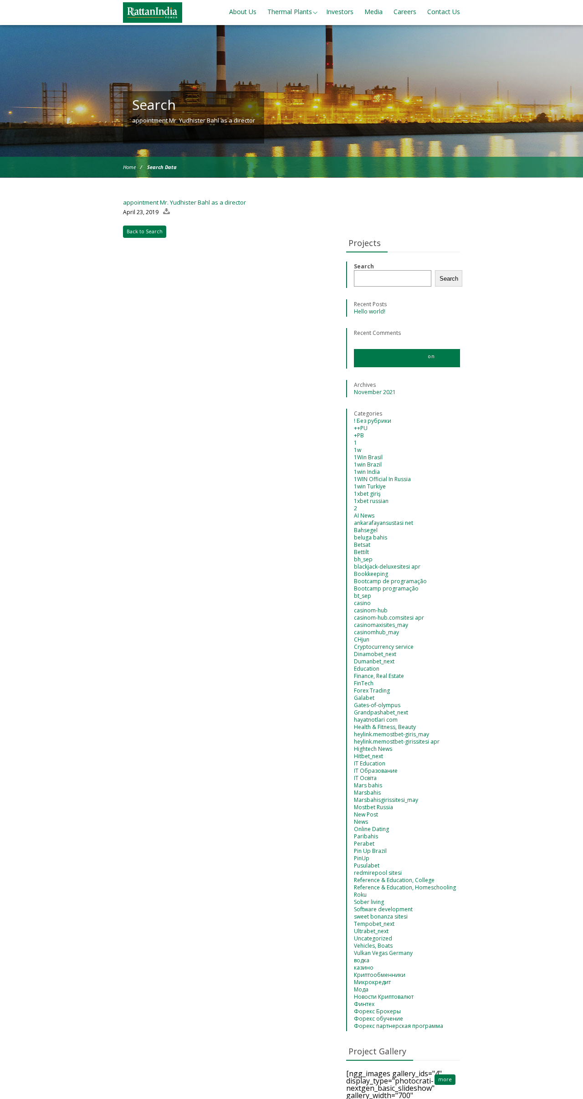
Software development (383, 909)
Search (364, 266)
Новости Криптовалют (384, 997)
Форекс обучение (378, 1018)
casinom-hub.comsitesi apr (389, 617)
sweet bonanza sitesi (381, 916)
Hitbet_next (368, 756)
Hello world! (369, 311)
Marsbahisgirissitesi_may (386, 800)
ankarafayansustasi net (383, 523)
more (445, 1079)
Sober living (369, 902)
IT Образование (376, 771)
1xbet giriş (367, 494)
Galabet (364, 698)
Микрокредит (372, 982)
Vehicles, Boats (373, 946)
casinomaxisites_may (381, 625)
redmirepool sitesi (378, 873)
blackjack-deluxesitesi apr (387, 566)
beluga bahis (370, 537)
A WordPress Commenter (390, 356)
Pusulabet (366, 865)
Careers (405, 11)
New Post (366, 814)
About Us (242, 11)
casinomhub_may (376, 632)
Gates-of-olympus (377, 705)
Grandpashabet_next (381, 712)
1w (357, 450)
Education (366, 669)
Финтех (364, 1004)
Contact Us (443, 11)
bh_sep (363, 559)
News (361, 822)
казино (363, 967)
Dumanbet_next (374, 661)
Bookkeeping (371, 574)
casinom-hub (371, 610)
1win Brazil (368, 464)
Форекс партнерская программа (398, 1026)
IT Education (369, 763)
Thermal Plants (289, 11)
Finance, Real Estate (379, 676)
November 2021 (375, 392)
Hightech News (373, 749)
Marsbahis (367, 792)
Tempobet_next (374, 924)
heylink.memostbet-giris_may (391, 734)
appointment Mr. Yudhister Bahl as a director (184, 202)
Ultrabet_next (371, 931)
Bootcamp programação (386, 588)
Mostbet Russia (373, 807)
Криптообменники (379, 975)
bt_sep (362, 596)
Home (129, 166)
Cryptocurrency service (384, 647)
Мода (361, 989)
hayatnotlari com (376, 720)
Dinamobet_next (375, 654)
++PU (361, 428)
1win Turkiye (370, 486)
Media (373, 11)
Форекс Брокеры (377, 1011)
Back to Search (145, 231)
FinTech (363, 683)
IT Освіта (365, 778)
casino (362, 603)
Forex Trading (372, 690)
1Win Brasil (368, 457)
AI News (364, 515)
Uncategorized (373, 938)
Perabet (364, 843)
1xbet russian (371, 501)
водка (361, 960)
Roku (360, 895)
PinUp (361, 858)
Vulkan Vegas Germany (383, 953)
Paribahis (366, 836)
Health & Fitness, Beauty (385, 727)
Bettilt (361, 552)
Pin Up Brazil (370, 851)
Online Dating (371, 829)
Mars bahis (368, 785)
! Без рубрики (372, 421)
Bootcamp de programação (390, 581)
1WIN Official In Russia (382, 479)
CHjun (361, 639)
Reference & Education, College (394, 880)
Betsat (362, 545)
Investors (339, 11)
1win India (367, 472)
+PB (359, 435)
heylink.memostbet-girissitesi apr (397, 741)
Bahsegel (366, 530)
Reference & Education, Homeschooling (405, 887)
